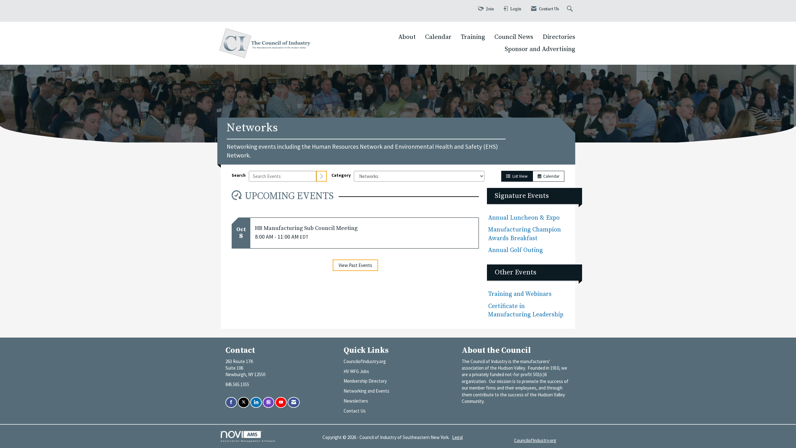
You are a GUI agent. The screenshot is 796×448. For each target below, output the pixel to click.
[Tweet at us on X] (243, 402)
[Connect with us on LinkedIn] (256, 402)
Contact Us (355, 411)
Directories (559, 37)
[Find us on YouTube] (281, 402)
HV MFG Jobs (356, 371)
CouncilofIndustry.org (365, 361)
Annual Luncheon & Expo (524, 218)
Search (239, 175)
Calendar (438, 37)
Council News (513, 37)
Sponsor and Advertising (540, 49)
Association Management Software (248, 441)
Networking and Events (366, 391)
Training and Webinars (520, 294)
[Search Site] (570, 9)
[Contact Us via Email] (294, 402)
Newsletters (356, 401)
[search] (321, 176)
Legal (457, 437)
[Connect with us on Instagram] (268, 402)
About (407, 37)
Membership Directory (365, 381)
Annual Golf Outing (516, 250)
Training (473, 37)
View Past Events (355, 265)
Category (341, 175)
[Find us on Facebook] (231, 402)
